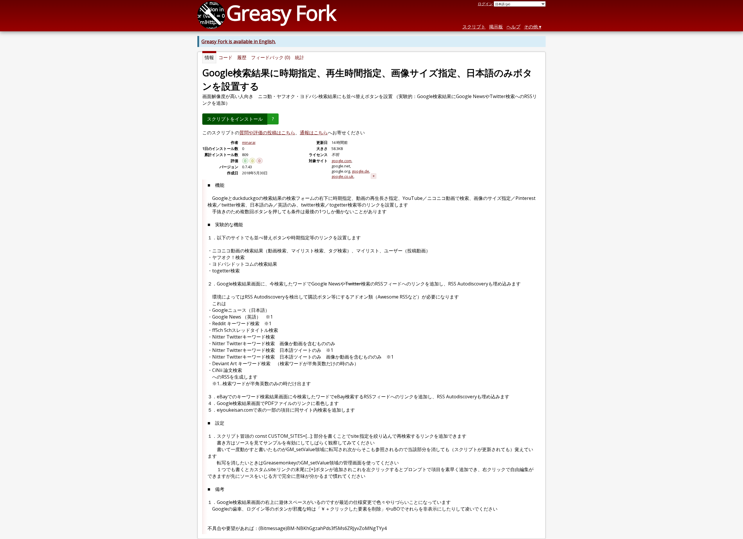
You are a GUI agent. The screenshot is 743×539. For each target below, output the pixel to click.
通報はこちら (314, 132)
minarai (248, 142)
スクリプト (474, 26)
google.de (360, 171)
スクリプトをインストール (235, 119)
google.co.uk (342, 176)
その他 (531, 26)
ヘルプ (513, 26)
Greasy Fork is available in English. (238, 41)
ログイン (485, 3)
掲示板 (496, 26)
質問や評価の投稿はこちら (267, 132)
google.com (341, 160)
